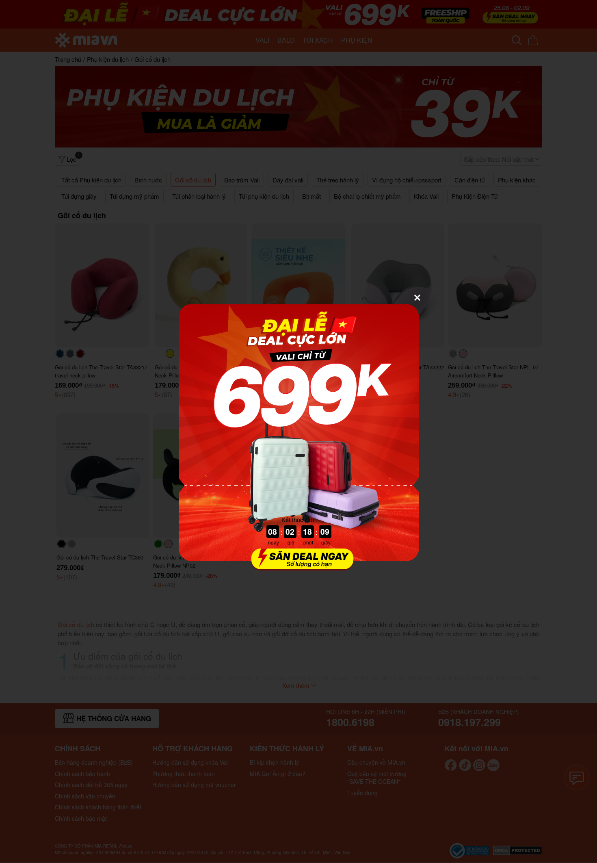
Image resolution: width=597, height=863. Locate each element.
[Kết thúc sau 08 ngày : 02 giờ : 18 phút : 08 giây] (298, 566)
